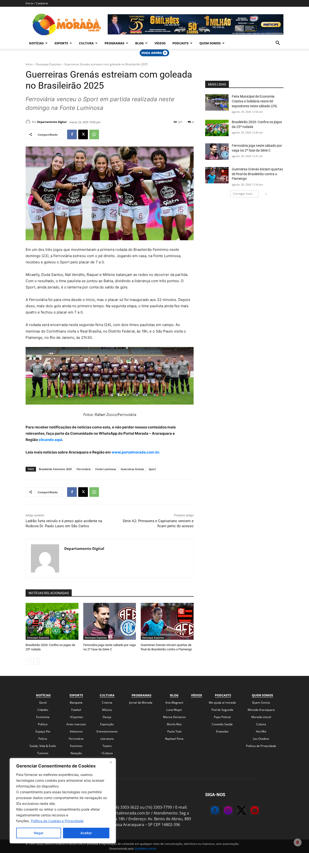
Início (29, 64)
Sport (152, 469)
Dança (107, 717)
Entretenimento (107, 731)
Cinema (107, 702)
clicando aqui (50, 439)
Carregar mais (243, 194)
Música (107, 710)
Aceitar (86, 833)
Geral (43, 702)
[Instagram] (223, 811)
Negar (38, 833)
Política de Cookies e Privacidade (57, 821)
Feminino (76, 746)
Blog (139, 43)
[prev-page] (29, 661)
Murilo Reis (174, 724)
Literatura (107, 739)
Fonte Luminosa (105, 469)
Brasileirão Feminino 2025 (55, 469)
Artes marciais (76, 724)
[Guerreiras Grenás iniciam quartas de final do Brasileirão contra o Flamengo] (167, 621)
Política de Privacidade (261, 746)
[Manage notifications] (298, 842)
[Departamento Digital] (29, 122)
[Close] (111, 762)
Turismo (42, 753)
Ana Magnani (174, 702)
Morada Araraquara (261, 710)
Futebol (76, 710)
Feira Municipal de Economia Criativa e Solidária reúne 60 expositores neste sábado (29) (254, 101)
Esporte (61, 43)
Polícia (42, 739)
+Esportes (76, 717)
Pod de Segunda (222, 710)
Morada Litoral (261, 717)
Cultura (86, 43)
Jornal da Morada (140, 702)
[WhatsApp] (94, 134)
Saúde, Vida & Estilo (42, 746)
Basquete (76, 702)
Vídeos (160, 43)
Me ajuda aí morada (222, 702)
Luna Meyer (174, 710)
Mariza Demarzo (174, 717)
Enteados (222, 731)
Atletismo (76, 731)
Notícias (36, 43)
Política (43, 724)
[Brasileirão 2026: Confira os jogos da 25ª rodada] (52, 621)
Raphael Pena (174, 739)
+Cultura (107, 753)
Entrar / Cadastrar (37, 3)
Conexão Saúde (222, 724)
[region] (63, 800)
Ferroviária (84, 469)
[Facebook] (72, 134)
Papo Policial (222, 717)
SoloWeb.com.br (145, 848)
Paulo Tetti (174, 731)
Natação (76, 753)
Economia (42, 717)
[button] (277, 43)
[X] (83, 134)
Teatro (107, 746)
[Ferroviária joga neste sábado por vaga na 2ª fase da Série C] (109, 621)
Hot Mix (261, 731)
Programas (114, 43)
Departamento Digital (51, 122)
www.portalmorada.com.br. (136, 452)
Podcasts (180, 43)
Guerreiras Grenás (132, 469)
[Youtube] (250, 811)
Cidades (42, 710)
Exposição (107, 724)
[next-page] (36, 661)
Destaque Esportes (48, 64)
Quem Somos (210, 43)
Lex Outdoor (261, 739)
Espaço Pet (42, 731)
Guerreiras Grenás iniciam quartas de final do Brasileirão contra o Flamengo (257, 173)
